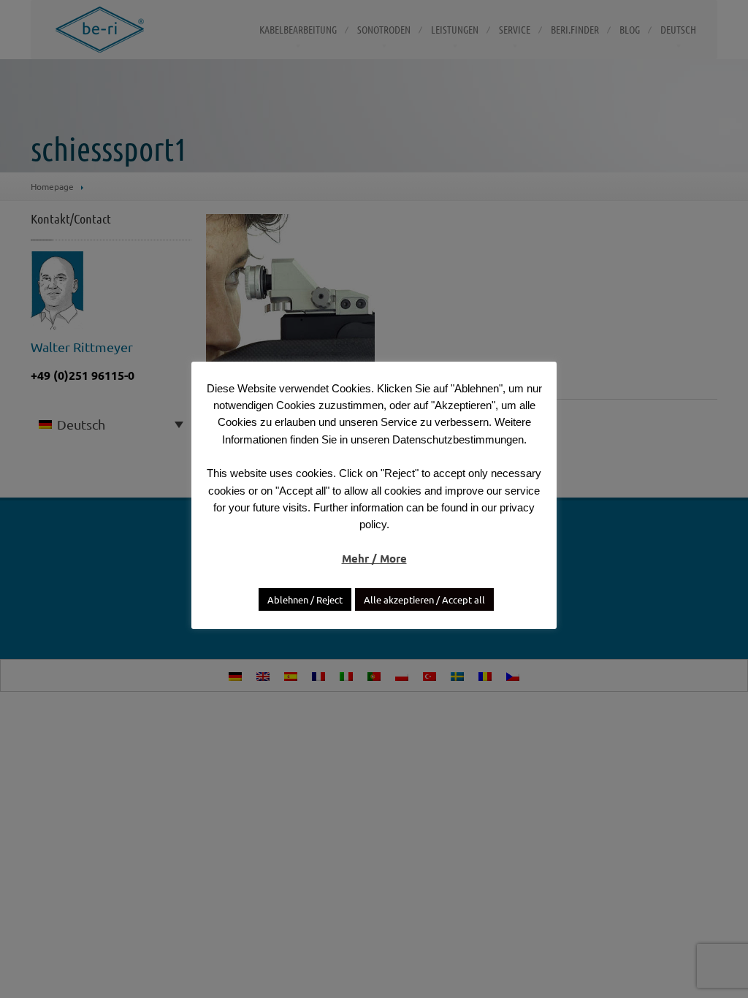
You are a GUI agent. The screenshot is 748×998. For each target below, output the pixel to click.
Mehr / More (374, 558)
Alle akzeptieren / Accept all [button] (424, 599)
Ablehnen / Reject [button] (305, 599)
